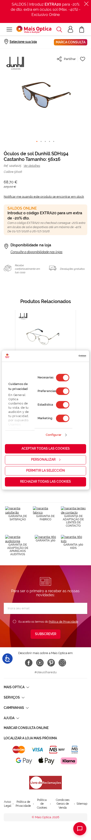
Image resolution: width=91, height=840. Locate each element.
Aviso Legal (7, 803)
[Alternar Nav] (9, 29)
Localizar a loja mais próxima (30, 738)
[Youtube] (40, 662)
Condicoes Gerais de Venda (63, 803)
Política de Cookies (42, 803)
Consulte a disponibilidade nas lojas (36, 252)
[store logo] (33, 29)
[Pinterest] (51, 662)
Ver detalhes (32, 165)
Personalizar (43, 459)
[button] (59, 29)
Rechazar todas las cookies (45, 481)
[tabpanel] (45, 349)
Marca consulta (70, 42)
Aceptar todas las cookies (45, 448)
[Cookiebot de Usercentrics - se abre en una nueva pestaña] (66, 356)
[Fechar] (86, 3)
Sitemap (82, 803)
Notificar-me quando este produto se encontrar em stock (44, 196)
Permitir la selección (45, 470)
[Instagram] (62, 662)
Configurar (53, 435)
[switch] (62, 391)
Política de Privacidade (63, 621)
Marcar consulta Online (26, 728)
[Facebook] (28, 662)
